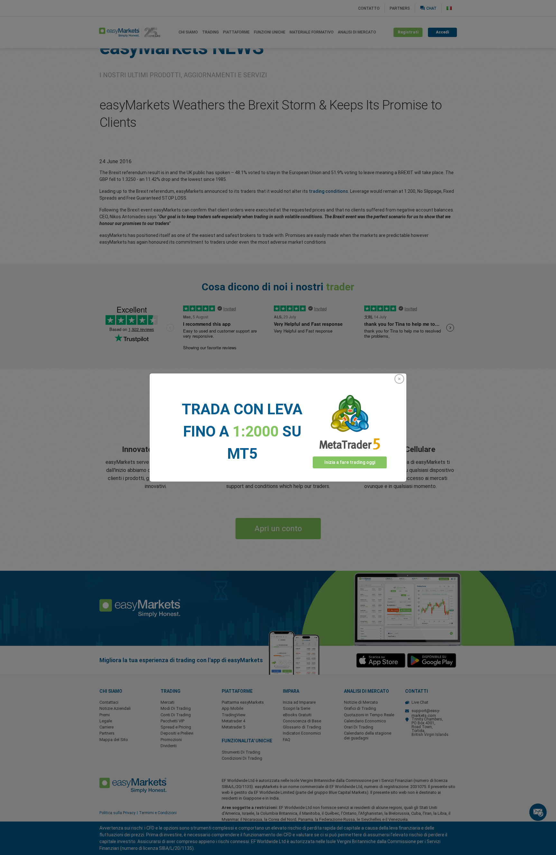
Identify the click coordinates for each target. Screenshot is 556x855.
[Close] (399, 379)
